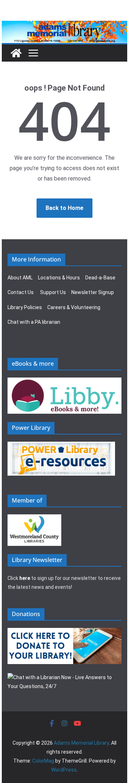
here (24, 578)
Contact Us (21, 292)
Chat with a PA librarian (34, 322)
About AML (20, 277)
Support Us (53, 292)
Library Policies (25, 307)
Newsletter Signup (92, 292)
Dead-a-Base (100, 277)
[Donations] (64, 632)
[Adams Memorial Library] (64, 25)
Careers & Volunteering (73, 307)
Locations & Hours (59, 277)
